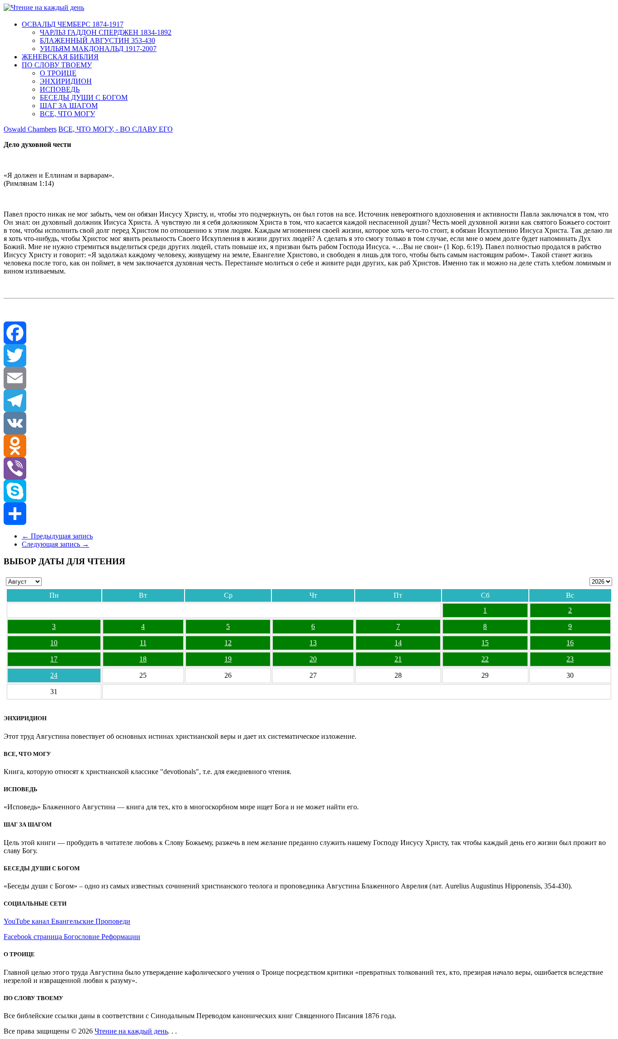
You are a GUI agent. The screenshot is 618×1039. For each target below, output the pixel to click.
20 (313, 659)
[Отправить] (309, 513)
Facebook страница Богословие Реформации (72, 936)
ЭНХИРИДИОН (66, 81)
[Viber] (309, 468)
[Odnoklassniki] (309, 445)
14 (398, 643)
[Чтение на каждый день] (44, 7)
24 (53, 675)
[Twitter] (309, 355)
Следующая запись (55, 544)
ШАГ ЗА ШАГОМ (69, 105)
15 (485, 643)
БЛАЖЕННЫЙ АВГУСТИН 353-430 (97, 40)
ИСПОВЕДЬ (60, 89)
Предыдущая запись (57, 536)
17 (53, 659)
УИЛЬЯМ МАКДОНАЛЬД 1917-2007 (98, 48)
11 (143, 643)
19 (228, 659)
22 (485, 659)
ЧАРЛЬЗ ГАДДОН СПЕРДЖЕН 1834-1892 (105, 32)
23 (570, 659)
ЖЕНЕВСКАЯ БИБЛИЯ (60, 57)
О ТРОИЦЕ (58, 73)
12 (228, 643)
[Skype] (309, 491)
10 (53, 643)
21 (398, 659)
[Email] (309, 378)
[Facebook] (309, 332)
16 (570, 643)
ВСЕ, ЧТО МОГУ (67, 114)
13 (313, 643)
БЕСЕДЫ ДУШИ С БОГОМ (84, 97)
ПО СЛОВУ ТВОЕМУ (57, 65)
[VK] (309, 423)
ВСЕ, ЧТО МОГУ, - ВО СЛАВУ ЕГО (115, 129)
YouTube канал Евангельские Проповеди (67, 921)
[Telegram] (309, 400)
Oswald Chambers (30, 129)
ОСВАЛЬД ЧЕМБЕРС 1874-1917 (73, 24)
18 (143, 659)
